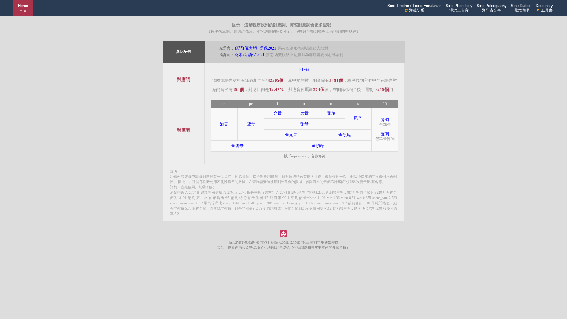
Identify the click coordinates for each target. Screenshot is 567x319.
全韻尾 (344, 135)
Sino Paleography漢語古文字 (492, 8)
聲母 (251, 124)
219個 (304, 69)
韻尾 (331, 113)
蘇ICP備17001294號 (244, 242)
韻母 (304, 124)
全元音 (291, 135)
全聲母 (237, 146)
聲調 (385, 120)
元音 (304, 113)
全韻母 (318, 146)
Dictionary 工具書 (544, 8)
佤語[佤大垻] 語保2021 (255, 48)
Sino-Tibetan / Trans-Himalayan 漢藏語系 (414, 8)
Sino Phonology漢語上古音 (459, 8)
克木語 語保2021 (249, 55)
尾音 (358, 118)
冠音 (224, 124)
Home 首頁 (23, 8)
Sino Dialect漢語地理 (521, 8)
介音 (277, 113)
